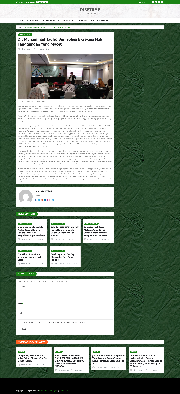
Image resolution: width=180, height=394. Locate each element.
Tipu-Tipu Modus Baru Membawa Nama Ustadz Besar (30, 257)
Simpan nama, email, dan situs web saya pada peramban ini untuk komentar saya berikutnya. (53, 322)
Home (20, 27)
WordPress (43, 391)
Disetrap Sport (33, 20)
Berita (20, 20)
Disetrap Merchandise (100, 20)
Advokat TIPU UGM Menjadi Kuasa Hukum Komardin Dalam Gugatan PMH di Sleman (65, 231)
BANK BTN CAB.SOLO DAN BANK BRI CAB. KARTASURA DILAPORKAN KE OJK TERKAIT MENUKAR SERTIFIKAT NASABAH (70, 360)
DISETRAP (90, 9)
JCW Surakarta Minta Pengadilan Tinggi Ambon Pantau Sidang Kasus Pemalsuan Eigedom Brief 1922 (108, 359)
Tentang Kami (82, 20)
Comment (21, 286)
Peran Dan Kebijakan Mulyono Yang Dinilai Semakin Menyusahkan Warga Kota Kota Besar (95, 231)
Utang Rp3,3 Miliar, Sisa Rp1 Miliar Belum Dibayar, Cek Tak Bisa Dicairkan (32, 358)
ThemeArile (64, 391)
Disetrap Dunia (49, 20)
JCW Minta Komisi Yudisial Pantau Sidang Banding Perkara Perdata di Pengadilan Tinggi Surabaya (31, 231)
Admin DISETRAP (26, 49)
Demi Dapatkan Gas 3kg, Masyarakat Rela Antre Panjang (63, 257)
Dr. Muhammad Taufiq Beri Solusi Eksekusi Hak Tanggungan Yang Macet (48, 27)
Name (20, 304)
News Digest (52, 391)
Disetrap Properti (65, 20)
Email (20, 313)
